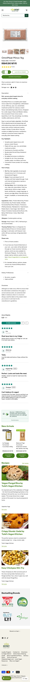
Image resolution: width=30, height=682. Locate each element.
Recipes (5, 463)
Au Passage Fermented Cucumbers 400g (7, 444)
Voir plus (4, 509)
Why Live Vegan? (14, 661)
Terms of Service (12, 657)
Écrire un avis (11, 323)
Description (5, 93)
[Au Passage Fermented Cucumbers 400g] (8, 435)
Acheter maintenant (15, 76)
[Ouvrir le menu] (2, 10)
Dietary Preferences (8, 272)
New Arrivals (8, 426)
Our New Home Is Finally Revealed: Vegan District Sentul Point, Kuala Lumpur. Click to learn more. (15, 3)
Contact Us (16, 652)
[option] (15, 35)
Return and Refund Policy (14, 655)
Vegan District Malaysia (19, 676)
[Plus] (9, 72)
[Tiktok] (7, 638)
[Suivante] (26, 35)
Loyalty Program (6, 652)
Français (4, 665)
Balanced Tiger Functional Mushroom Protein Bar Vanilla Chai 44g (22, 445)
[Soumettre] (26, 15)
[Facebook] (2, 638)
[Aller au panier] (27, 10)
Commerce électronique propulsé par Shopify (13, 677)
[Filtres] (23, 323)
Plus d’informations (15, 420)
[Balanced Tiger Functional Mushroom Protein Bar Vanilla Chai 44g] (22, 435)
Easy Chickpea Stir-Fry (13, 568)
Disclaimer (5, 285)
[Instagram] (5, 638)
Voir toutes (25, 463)
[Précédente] (4, 35)
